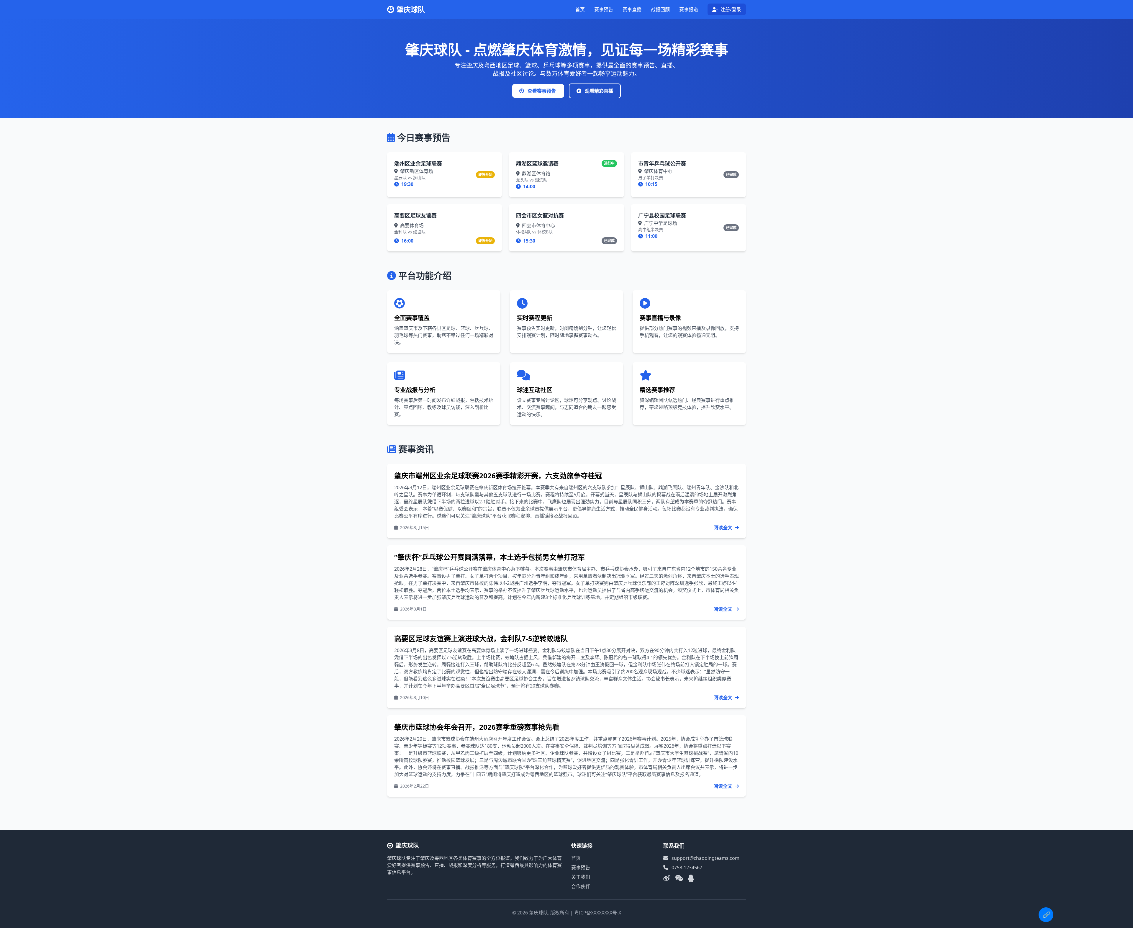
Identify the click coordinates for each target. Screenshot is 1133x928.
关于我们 (580, 877)
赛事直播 (632, 9)
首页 (580, 9)
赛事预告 (603, 9)
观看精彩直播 (598, 91)
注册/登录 (730, 9)
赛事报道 (688, 9)
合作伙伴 (580, 886)
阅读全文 (723, 527)
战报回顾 (660, 9)
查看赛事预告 (541, 91)
